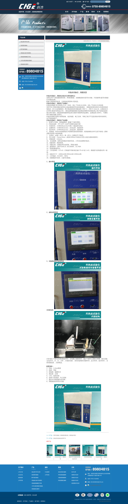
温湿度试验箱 (24, 45)
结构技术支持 (74, 474)
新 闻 (87, 11)
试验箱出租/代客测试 (26, 53)
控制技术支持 (74, 477)
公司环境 (20, 480)
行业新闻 (47, 472)
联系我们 (106, 11)
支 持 (98, 11)
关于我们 (25, 501)
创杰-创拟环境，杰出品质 (30, 495)
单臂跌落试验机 (47, 457)
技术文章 (73, 472)
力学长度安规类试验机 (26, 60)
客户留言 (37, 501)
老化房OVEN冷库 (25, 41)
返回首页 (19, 501)
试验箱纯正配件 (24, 64)
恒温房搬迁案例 (62, 480)
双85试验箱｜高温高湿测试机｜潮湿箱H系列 (65, 435)
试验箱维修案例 (62, 477)
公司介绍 (20, 472)
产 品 (81, 11)
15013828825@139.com (31, 84)
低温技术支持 (74, 480)
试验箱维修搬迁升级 (26, 56)
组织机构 (20, 477)
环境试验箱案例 (62, 474)
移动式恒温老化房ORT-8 (60, 438)
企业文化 (20, 474)
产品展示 (31, 501)
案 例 (93, 11)
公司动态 (47, 474)
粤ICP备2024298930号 (105, 501)
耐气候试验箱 (24, 49)
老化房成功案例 (62, 472)
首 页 (66, 11)
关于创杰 (74, 11)
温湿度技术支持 (75, 483)
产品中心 (94, 41)
